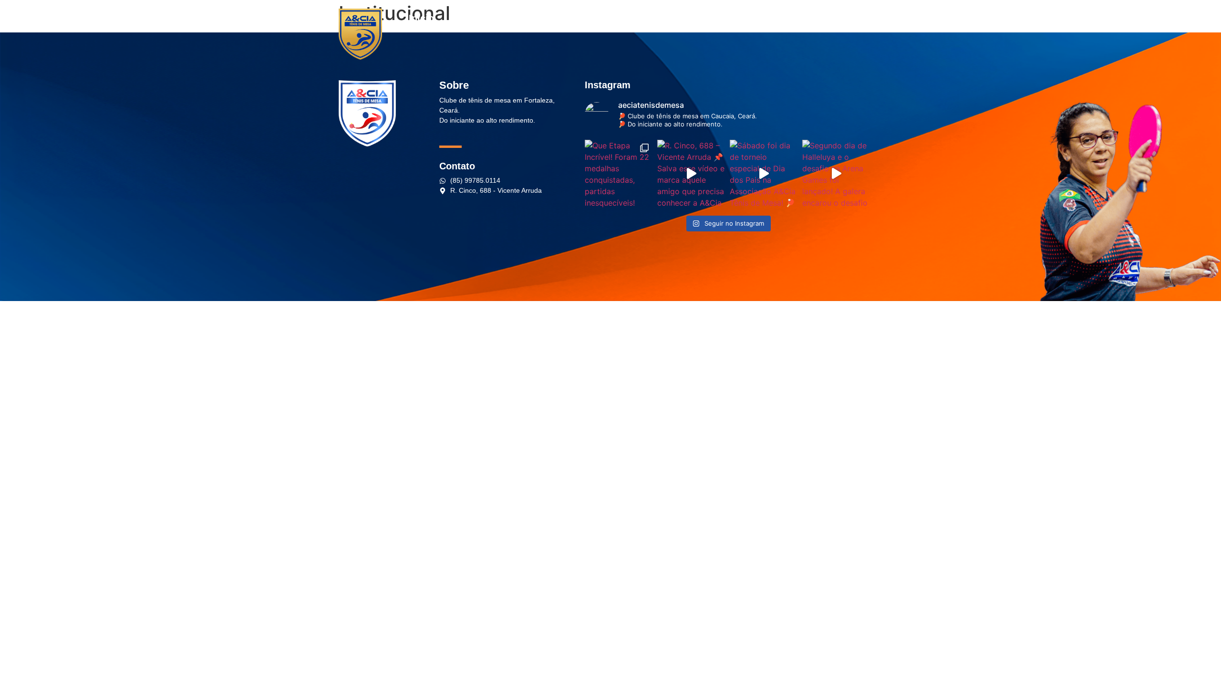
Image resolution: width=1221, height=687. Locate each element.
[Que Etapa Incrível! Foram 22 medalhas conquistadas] (618, 174)
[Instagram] (846, 18)
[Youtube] (875, 18)
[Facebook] (860, 18)
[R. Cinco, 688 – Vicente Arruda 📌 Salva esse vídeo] (691, 174)
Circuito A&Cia (727, 18)
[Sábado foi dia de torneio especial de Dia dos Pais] (763, 174)
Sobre (462, 18)
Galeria (507, 18)
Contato (794, 18)
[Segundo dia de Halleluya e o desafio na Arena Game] (836, 174)
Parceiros (575, 18)
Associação (638, 18)
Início (421, 18)
